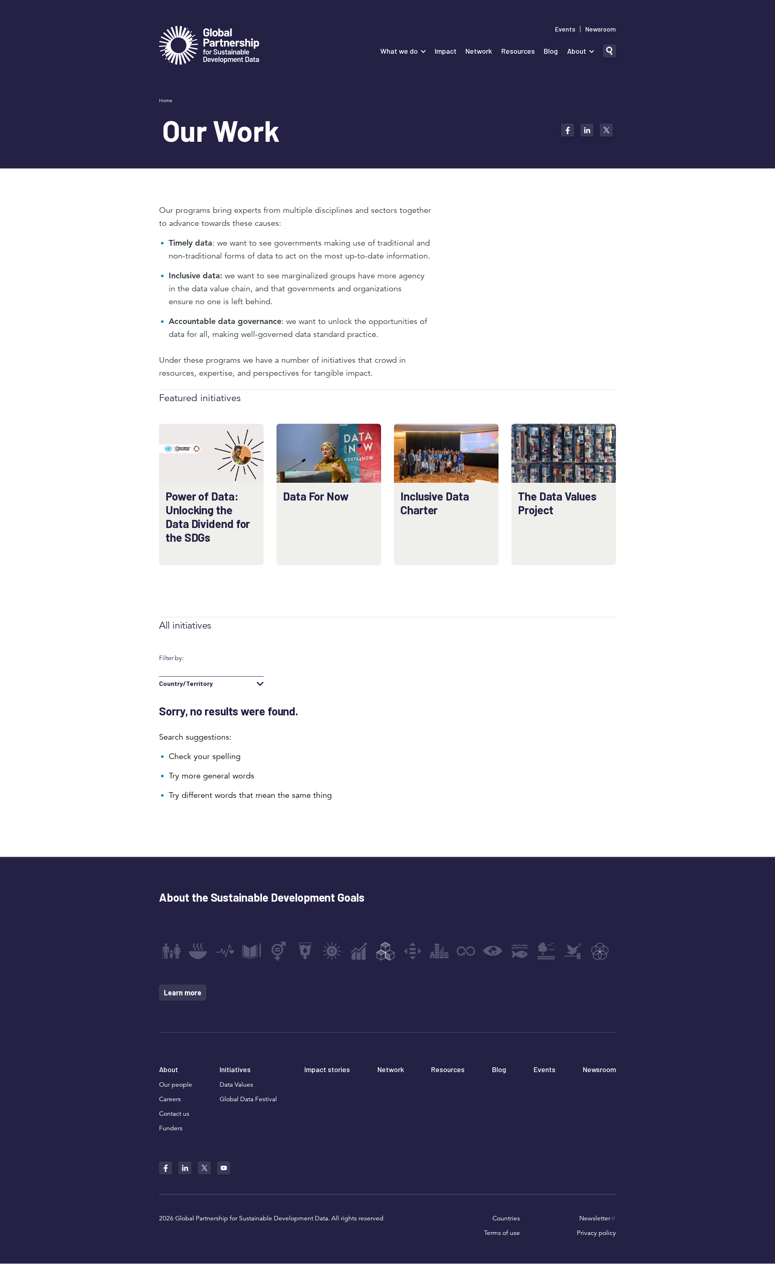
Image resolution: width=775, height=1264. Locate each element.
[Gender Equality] (278, 951)
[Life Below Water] (519, 951)
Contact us (174, 1114)
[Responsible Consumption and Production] (466, 951)
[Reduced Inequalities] (412, 951)
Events (565, 29)
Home (165, 100)
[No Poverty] (171, 951)
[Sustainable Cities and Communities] (439, 951)
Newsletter (594, 1218)
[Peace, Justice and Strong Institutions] (573, 951)
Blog (551, 50)
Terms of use (502, 1233)
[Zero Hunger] (198, 951)
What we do (399, 50)
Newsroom (600, 29)
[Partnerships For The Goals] (600, 951)
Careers (170, 1099)
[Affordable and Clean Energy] (332, 951)
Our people (175, 1085)
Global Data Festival (248, 1099)
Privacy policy (596, 1233)
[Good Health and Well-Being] (225, 951)
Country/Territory (186, 683)
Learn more (182, 992)
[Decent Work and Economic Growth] (359, 951)
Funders (170, 1128)
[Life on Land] (546, 951)
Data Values (236, 1085)
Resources (518, 50)
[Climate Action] (493, 951)
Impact (446, 50)
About (576, 50)
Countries (506, 1218)
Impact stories (327, 1069)
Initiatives (235, 1069)
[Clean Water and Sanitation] (305, 951)
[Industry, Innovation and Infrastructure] (385, 951)
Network (478, 50)
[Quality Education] (251, 951)
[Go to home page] (209, 46)
